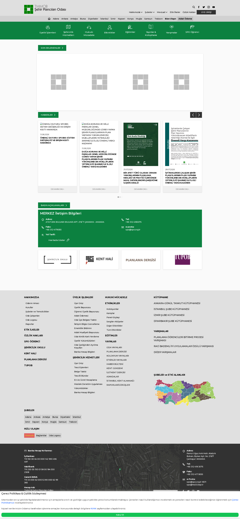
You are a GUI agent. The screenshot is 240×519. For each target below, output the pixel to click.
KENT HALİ (30, 353)
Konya (130, 19)
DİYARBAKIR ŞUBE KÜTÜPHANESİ (173, 321)
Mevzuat (161, 12)
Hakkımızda (135, 12)
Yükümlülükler (81, 388)
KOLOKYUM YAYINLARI (118, 356)
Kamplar (111, 313)
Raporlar (30, 324)
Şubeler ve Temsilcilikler (37, 311)
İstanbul (104, 19)
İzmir (113, 19)
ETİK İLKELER (31, 329)
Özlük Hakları (189, 12)
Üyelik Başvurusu (82, 307)
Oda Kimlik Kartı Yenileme (86, 336)
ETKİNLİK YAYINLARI (117, 360)
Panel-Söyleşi (113, 317)
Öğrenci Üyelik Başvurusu (86, 311)
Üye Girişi (78, 303)
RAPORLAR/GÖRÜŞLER (118, 385)
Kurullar (29, 307)
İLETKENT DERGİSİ (116, 372)
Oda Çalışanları (33, 316)
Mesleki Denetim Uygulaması (88, 384)
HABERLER (47, 114)
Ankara (64, 19)
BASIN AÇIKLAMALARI (53, 205)
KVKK (93, 508)
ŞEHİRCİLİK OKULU (34, 347)
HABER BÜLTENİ (115, 364)
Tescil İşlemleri (81, 367)
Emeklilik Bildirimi (82, 328)
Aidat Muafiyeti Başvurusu (86, 332)
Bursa (83, 19)
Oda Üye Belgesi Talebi (85, 320)
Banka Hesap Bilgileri (84, 352)
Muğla (139, 19)
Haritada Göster (57, 240)
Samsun (148, 19)
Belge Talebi (80, 371)
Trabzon (159, 19)
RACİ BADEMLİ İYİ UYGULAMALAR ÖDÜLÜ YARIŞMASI (184, 346)
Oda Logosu (31, 320)
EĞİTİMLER (111, 335)
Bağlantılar (41, 435)
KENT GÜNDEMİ (115, 368)
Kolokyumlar (112, 309)
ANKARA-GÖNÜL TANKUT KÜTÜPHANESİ (177, 303)
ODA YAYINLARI (114, 347)
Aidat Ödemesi (81, 316)
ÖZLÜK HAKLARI (33, 335)
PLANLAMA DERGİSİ (35, 359)
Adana (56, 19)
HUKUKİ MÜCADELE (116, 297)
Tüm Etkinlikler (114, 330)
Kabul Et (120, 515)
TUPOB (28, 365)
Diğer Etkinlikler (114, 326)
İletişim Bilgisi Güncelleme (86, 324)
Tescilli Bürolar (81, 376)
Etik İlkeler (175, 12)
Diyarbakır (93, 19)
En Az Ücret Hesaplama (85, 380)
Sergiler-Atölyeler (115, 321)
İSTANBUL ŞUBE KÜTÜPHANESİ (171, 309)
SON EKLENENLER (51, 48)
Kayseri (121, 19)
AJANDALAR (113, 376)
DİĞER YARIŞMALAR (165, 352)
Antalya (74, 19)
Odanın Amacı (32, 303)
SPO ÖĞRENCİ (32, 341)
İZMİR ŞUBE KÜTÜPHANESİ (169, 315)
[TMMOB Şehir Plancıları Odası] (45, 9)
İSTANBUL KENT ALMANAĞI (120, 381)
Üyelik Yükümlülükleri (84, 341)
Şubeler (149, 12)
